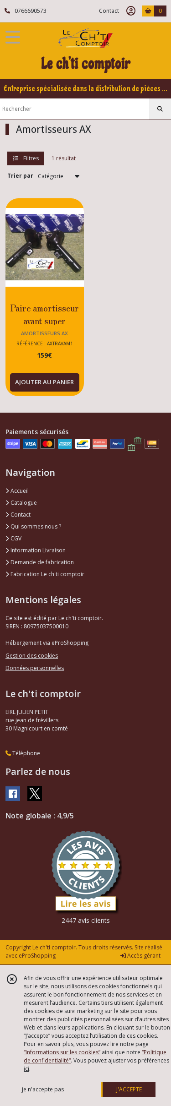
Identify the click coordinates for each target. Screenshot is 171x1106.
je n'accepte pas (43, 1089)
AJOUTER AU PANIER (44, 382)
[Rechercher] (160, 109)
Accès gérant (143, 955)
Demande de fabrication (41, 562)
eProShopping (37, 955)
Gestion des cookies (31, 655)
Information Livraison (37, 550)
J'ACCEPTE (129, 1089)
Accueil (19, 491)
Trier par (20, 176)
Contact (109, 11)
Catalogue (23, 503)
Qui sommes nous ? (35, 526)
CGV (15, 538)
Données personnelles (34, 668)
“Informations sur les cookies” (62, 1052)
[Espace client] (131, 11)
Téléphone (25, 753)
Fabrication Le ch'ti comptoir (46, 574)
